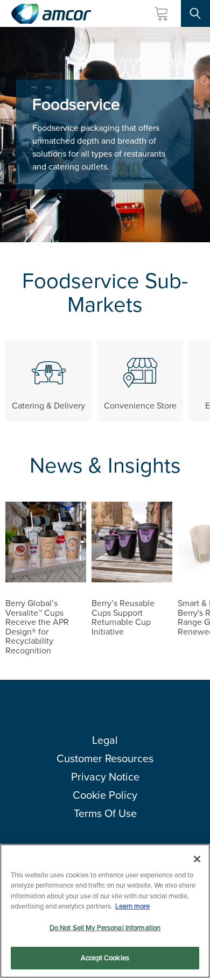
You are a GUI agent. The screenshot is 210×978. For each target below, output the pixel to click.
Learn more (132, 906)
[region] (105, 911)
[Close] (197, 859)
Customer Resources (105, 758)
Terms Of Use (105, 813)
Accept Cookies (105, 958)
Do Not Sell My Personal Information (105, 928)
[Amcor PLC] (51, 14)
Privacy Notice (105, 777)
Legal (105, 740)
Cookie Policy (105, 795)
